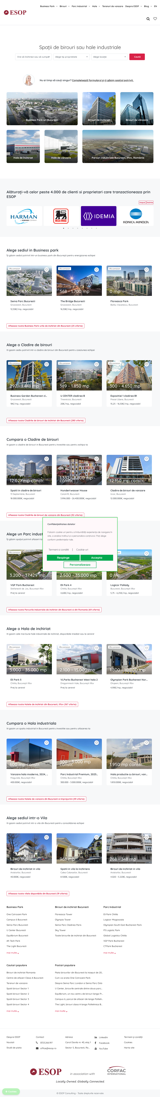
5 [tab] (82, 228)
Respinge (63, 557)
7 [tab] (91, 228)
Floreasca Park (119, 301)
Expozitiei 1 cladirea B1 (123, 395)
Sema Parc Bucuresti (22, 301)
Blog (146, 6)
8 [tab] (96, 228)
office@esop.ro (48, 1048)
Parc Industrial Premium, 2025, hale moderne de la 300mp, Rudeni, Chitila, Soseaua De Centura (79, 774)
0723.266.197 (46, 1042)
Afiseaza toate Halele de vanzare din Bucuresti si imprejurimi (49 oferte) (46, 799)
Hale (94, 6)
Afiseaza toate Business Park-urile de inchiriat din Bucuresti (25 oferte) (45, 325)
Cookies (128, 1042)
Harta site (129, 1047)
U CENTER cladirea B (72, 395)
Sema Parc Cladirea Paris (68, 925)
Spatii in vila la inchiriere (75, 868)
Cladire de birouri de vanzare (127, 490)
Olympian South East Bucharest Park (122, 925)
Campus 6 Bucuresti (17, 919)
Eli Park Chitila (110, 914)
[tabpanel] (24, 216)
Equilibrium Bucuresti (17, 935)
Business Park (47, 6)
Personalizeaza (80, 564)
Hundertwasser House (73, 490)
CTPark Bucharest (112, 946)
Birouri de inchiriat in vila (25, 868)
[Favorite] (155, 18)
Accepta (96, 557)
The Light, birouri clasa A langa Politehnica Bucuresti (79, 1004)
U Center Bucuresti (16, 930)
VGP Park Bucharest (22, 585)
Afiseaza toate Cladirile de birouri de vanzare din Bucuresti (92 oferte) (45, 515)
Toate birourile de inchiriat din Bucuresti (75, 935)
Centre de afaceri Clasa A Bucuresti (25, 977)
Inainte (150, 202)
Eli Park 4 (65, 585)
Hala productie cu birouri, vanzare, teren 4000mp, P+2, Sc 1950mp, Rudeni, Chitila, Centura (129, 774)
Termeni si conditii (59, 549)
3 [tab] (73, 228)
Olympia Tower (63, 919)
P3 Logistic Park (111, 930)
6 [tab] (87, 228)
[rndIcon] (46, 269)
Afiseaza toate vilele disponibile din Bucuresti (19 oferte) (38, 893)
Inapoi (142, 202)
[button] (33, 57)
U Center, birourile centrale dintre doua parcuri (79, 988)
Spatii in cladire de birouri (25, 490)
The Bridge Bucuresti (72, 301)
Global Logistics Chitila (115, 935)
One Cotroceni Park (17, 914)
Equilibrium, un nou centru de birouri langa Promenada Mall (79, 993)
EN (155, 6)
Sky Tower (60, 930)
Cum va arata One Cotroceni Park (72, 977)
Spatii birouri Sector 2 (18, 993)
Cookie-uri (82, 549)
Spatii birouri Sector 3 (18, 999)
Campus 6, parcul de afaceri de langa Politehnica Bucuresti (79, 999)
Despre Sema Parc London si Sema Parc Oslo (78, 983)
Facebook (104, 1043)
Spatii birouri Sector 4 (18, 1004)
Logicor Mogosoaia (113, 919)
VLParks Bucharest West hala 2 (79, 679)
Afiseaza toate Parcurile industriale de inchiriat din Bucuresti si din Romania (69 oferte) (54, 609)
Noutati (10, 1042)
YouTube (103, 1048)
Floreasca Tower (63, 914)
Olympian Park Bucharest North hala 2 (129, 679)
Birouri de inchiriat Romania (21, 972)
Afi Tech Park (13, 940)
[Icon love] (46, 271)
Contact (40, 1037)
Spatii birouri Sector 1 (18, 988)
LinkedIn (103, 1037)
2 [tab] (68, 228)
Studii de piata (14, 1047)
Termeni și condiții (133, 1037)
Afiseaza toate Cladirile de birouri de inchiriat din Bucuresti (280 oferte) (46, 420)
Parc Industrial (79, 6)
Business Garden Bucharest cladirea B (29, 395)
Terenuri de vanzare (112, 6)
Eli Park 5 (15, 679)
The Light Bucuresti (16, 946)
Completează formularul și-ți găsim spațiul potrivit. (103, 80)
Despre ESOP (132, 6)
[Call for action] (29, 80)
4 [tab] (77, 228)
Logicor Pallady (119, 585)
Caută (137, 56)
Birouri (63, 6)
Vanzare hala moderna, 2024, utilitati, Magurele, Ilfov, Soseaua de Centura (29, 774)
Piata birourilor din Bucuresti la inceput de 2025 (79, 972)
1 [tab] (63, 228)
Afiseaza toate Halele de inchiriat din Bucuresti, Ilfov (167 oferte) (42, 704)
